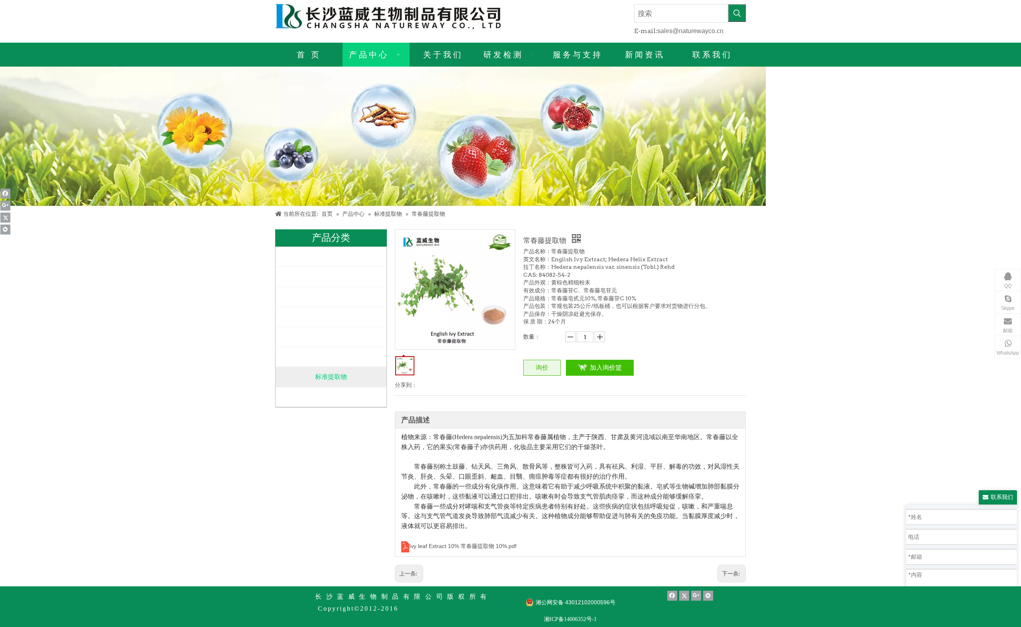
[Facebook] (5, 194)
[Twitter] (5, 218)
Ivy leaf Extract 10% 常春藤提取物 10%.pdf (462, 546)
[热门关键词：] (737, 13)
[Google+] (5, 206)
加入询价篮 (606, 367)
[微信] (5, 230)
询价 (542, 367)
